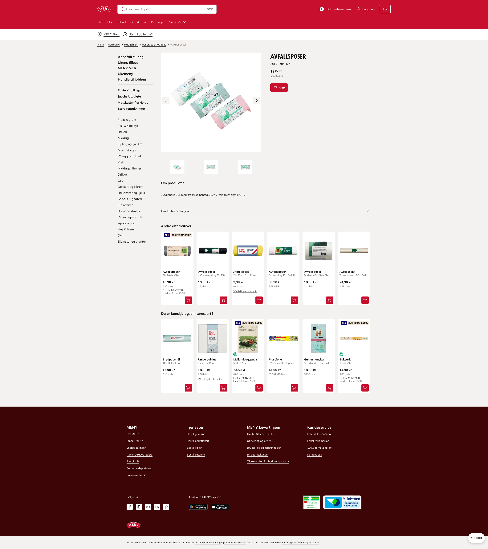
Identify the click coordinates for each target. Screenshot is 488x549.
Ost (120, 180)
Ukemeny (125, 74)
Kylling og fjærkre (130, 144)
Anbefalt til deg (131, 57)
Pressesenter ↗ (136, 475)
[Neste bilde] (256, 100)
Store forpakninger (131, 108)
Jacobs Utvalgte (129, 96)
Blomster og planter (132, 241)
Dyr (120, 235)
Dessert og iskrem (130, 187)
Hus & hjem (126, 229)
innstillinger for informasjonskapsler (300, 542)
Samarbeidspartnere (139, 468)
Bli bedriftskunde (257, 454)
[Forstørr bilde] (211, 102)
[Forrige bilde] (165, 100)
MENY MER (127, 68)
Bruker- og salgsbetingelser (264, 447)
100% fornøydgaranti (320, 447)
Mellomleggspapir (245, 359)
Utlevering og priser (259, 441)
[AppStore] (220, 507)
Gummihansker (314, 359)
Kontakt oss (314, 454)
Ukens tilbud (128, 63)
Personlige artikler (131, 217)
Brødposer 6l (171, 359)
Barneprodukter (129, 211)
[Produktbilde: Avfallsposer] (177, 167)
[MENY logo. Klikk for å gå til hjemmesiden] (104, 9)
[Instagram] (139, 507)
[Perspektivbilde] (245, 167)
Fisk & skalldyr (128, 126)
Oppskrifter (138, 22)
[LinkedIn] (157, 507)
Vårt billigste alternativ (245, 291)
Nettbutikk (104, 22)
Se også (175, 22)
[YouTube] (148, 507)
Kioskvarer (125, 205)
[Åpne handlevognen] (385, 9)
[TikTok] (166, 507)
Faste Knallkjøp (129, 90)
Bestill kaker (194, 447)
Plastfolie (275, 359)
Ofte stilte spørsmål (319, 434)
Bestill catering (196, 454)
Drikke (122, 174)
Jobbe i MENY (135, 441)
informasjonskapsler (235, 542)
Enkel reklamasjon (318, 441)
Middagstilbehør (129, 168)
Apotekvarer (127, 223)
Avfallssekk (347, 271)
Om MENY (133, 434)
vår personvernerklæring (208, 542)
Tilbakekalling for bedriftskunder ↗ (268, 461)
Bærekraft (133, 461)
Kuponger (158, 22)
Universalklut (207, 359)
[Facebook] (130, 507)
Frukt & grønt (127, 119)
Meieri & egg (127, 150)
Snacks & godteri (130, 199)
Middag (123, 138)
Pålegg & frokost (129, 156)
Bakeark (345, 359)
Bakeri (122, 132)
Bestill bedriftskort (198, 441)
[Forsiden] (211, 167)
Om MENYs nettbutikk (260, 434)
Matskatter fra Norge (133, 102)
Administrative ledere (139, 454)
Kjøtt (121, 162)
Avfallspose (241, 271)
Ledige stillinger (136, 447)
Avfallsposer (171, 271)
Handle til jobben (132, 79)
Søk (210, 9)
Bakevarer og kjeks (131, 193)
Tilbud (121, 22)
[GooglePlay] (198, 507)
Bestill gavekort (196, 434)
